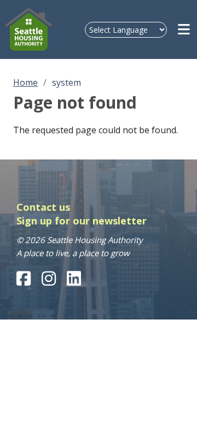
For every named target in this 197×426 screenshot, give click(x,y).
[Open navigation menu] (185, 29)
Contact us (43, 207)
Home (25, 82)
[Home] (28, 29)
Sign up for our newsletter (81, 220)
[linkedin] (74, 278)
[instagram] (49, 278)
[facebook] (23, 278)
